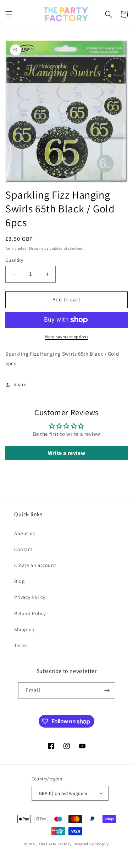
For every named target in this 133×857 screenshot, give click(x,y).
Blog (19, 581)
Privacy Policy (29, 597)
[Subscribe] (107, 690)
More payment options (66, 336)
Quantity (14, 260)
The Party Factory (55, 843)
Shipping (36, 248)
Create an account (35, 565)
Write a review (66, 453)
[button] (9, 14)
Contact (23, 549)
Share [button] (20, 384)
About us (24, 533)
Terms (21, 645)
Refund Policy (30, 613)
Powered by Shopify (90, 843)
